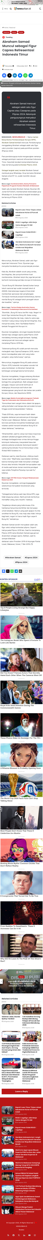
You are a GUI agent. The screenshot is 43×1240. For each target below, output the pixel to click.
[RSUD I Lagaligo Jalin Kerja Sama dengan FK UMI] (8, 225)
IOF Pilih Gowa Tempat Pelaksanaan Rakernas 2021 (20, 479)
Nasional (12, 27)
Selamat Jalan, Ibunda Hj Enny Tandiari (11, 1018)
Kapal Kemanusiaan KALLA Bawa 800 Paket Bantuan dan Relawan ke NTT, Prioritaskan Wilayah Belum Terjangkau (11, 1075)
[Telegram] (16, 571)
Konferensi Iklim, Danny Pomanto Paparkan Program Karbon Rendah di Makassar (20, 185)
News (14, 32)
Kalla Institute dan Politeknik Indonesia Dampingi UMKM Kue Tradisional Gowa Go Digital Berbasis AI (31, 1048)
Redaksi (21, 1230)
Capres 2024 (31, 557)
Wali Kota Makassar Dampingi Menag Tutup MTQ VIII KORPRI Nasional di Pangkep (27, 1165)
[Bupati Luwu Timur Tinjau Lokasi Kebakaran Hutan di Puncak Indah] (8, 212)
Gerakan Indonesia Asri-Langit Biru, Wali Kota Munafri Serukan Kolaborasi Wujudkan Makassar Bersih (28, 1140)
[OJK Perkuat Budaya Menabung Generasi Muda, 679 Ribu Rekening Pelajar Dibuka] (8, 1189)
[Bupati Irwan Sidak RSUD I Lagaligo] (8, 235)
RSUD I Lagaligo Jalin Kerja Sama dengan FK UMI (26, 1119)
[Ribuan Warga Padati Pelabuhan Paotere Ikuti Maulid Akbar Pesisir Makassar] (8, 1210)
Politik (21, 32)
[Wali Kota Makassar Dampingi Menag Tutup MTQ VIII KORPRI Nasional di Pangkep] (8, 1166)
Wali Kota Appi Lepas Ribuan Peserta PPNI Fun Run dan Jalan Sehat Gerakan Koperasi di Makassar (28, 1153)
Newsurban (8, 66)
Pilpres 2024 (32, 165)
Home (6, 27)
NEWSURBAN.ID (18, 137)
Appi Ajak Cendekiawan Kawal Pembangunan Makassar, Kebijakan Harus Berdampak (21, 983)
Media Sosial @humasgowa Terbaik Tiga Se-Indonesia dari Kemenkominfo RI (20, 399)
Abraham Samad (13, 557)
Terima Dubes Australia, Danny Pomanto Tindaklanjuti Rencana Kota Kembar (20, 308)
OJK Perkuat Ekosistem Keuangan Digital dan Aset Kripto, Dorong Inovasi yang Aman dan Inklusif (11, 1048)
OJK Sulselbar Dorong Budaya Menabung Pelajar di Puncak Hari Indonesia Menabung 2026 (31, 1021)
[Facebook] (3, 571)
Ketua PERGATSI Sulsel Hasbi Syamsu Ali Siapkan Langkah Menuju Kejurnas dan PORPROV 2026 (27, 1176)
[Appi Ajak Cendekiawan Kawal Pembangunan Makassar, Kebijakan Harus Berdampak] (8, 1200)
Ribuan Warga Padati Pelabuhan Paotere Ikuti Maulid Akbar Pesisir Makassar (28, 1209)
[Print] (20, 571)
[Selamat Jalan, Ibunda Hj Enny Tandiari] (11, 1009)
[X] (7, 571)
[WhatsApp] (12, 571)
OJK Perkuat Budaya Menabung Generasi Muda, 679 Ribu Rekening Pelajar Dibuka (28, 1188)
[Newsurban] (22, 8)
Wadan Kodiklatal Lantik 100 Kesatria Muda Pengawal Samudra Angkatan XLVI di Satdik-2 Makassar (30, 1075)
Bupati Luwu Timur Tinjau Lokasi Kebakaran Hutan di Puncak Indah (28, 212)
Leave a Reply (21, 1091)
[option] (21, 981)
